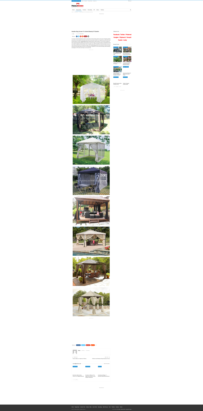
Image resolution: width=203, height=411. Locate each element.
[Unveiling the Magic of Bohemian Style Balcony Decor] (104, 370)
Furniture (84, 9)
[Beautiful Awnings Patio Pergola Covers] (117, 79)
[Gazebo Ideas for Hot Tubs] (117, 49)
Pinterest (128, 34)
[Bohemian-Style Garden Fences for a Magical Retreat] (78, 370)
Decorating (90, 9)
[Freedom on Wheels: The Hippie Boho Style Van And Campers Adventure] (91, 370)
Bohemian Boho (123, 409)
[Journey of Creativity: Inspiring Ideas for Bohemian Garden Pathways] (127, 59)
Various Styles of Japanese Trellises (79, 358)
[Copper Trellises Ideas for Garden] (117, 59)
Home (73, 9)
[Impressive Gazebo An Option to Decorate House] (127, 69)
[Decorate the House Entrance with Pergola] (127, 49)
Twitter (122, 34)
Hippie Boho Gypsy (128, 409)
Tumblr (120, 40)
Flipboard (123, 37)
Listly (125, 40)
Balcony (99, 366)
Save (86, 36)
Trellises (102, 9)
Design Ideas (78, 9)
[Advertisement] (101, 22)
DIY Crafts (118, 409)
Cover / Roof (116, 77)
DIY (94, 9)
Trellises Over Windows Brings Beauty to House (101, 358)
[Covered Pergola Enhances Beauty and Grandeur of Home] (117, 69)
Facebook (116, 34)
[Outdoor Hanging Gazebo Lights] (127, 79)
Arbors (97, 9)
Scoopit (129, 37)
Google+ (116, 37)
